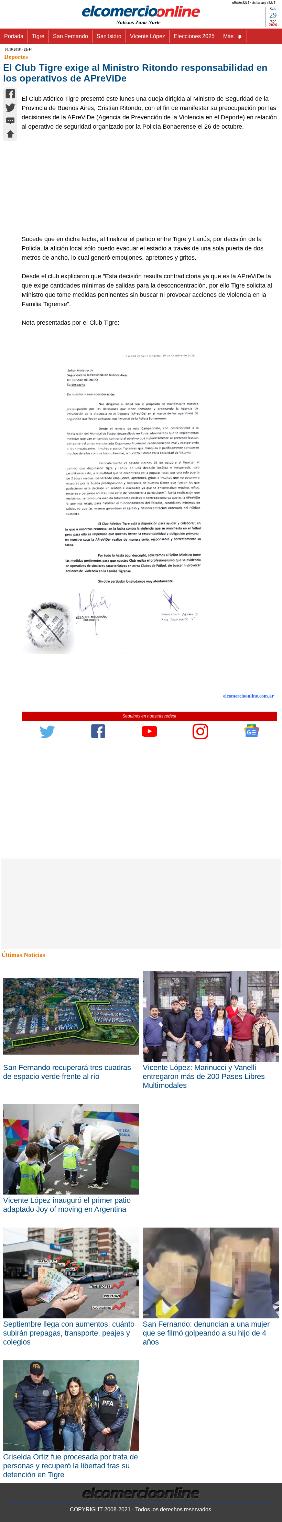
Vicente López (147, 36)
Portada (13, 36)
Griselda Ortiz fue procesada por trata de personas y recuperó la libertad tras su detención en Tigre (70, 1466)
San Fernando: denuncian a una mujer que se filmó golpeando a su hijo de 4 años (206, 1333)
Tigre (38, 36)
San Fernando (70, 36)
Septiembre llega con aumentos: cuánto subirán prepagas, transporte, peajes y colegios (68, 1333)
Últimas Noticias (23, 954)
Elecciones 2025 (194, 36)
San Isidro (109, 36)
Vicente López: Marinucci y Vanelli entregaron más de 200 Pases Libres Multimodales (204, 1076)
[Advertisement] (146, 183)
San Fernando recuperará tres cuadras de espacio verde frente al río (67, 1072)
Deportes (16, 56)
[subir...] (10, 135)
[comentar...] (10, 121)
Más (228, 36)
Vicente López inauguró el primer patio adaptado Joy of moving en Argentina (67, 1204)
